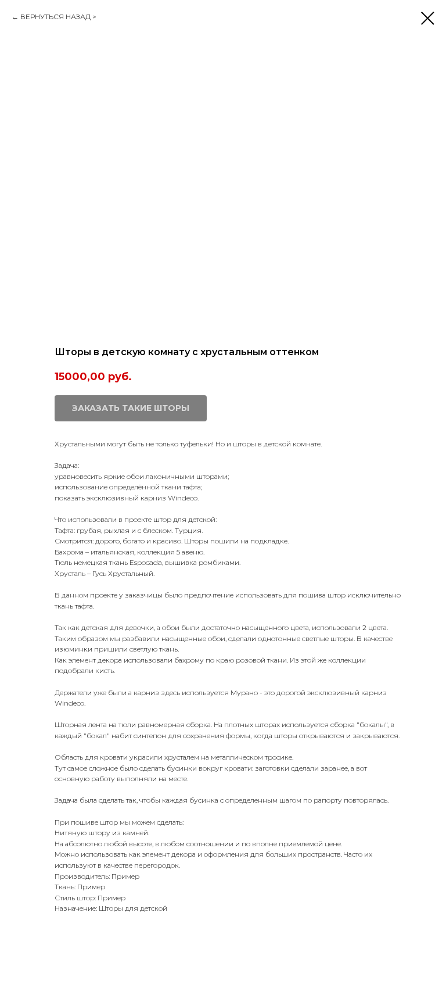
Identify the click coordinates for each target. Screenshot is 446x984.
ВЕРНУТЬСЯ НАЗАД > (58, 16)
